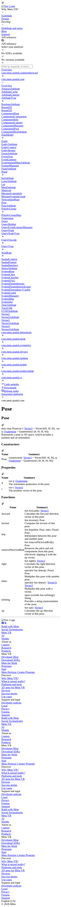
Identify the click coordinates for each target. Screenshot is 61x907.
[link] (8, 6)
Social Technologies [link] (12, 629)
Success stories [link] (9, 693)
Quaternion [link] (10, 431)
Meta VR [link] (6, 632)
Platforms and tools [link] (11, 684)
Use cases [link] (6, 696)
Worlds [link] (5, 638)
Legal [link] (4, 705)
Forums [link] (5, 711)
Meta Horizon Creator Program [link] (18, 672)
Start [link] (3, 669)
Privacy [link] (5, 708)
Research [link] (6, 647)
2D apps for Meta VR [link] (13, 687)
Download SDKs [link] (10, 660)
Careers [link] (5, 644)
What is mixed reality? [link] (13, 681)
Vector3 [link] (28, 428)
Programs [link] (6, 666)
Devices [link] (5, 690)
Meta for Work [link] (9, 663)
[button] (30, 3)
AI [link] (2, 635)
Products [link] (6, 650)
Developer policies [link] (11, 702)
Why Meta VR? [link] (9, 678)
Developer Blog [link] (9, 657)
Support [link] (5, 714)
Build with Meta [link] (10, 626)
